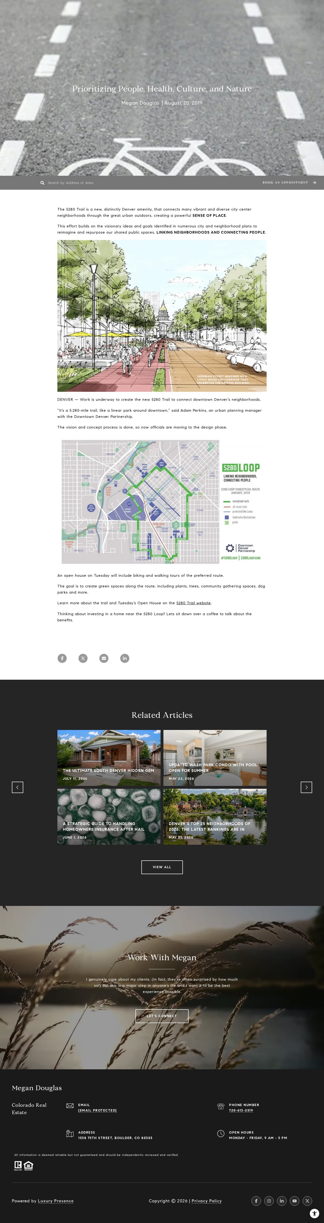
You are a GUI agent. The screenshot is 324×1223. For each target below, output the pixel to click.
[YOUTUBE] (294, 1201)
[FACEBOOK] (256, 1201)
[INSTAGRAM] (269, 1201)
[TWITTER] (307, 1201)
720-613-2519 (241, 1110)
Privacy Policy (207, 1201)
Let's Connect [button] (162, 1016)
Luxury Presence (56, 1201)
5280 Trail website (193, 603)
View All (162, 867)
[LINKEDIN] (282, 1201)
